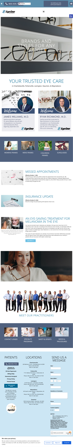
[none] (1, 3)
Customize (47, 442)
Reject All (57, 442)
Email (52, 384)
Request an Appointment (11, 368)
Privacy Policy (11, 379)
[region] (36, 441)
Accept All (66, 442)
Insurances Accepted (11, 376)
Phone (52, 401)
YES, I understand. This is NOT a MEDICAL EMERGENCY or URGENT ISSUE (60, 417)
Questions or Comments (56, 391)
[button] (71, 16)
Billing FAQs (11, 374)
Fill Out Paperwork (11, 371)
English (23, 3)
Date (51, 365)
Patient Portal (11, 381)
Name (52, 372)
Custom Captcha (54, 407)
